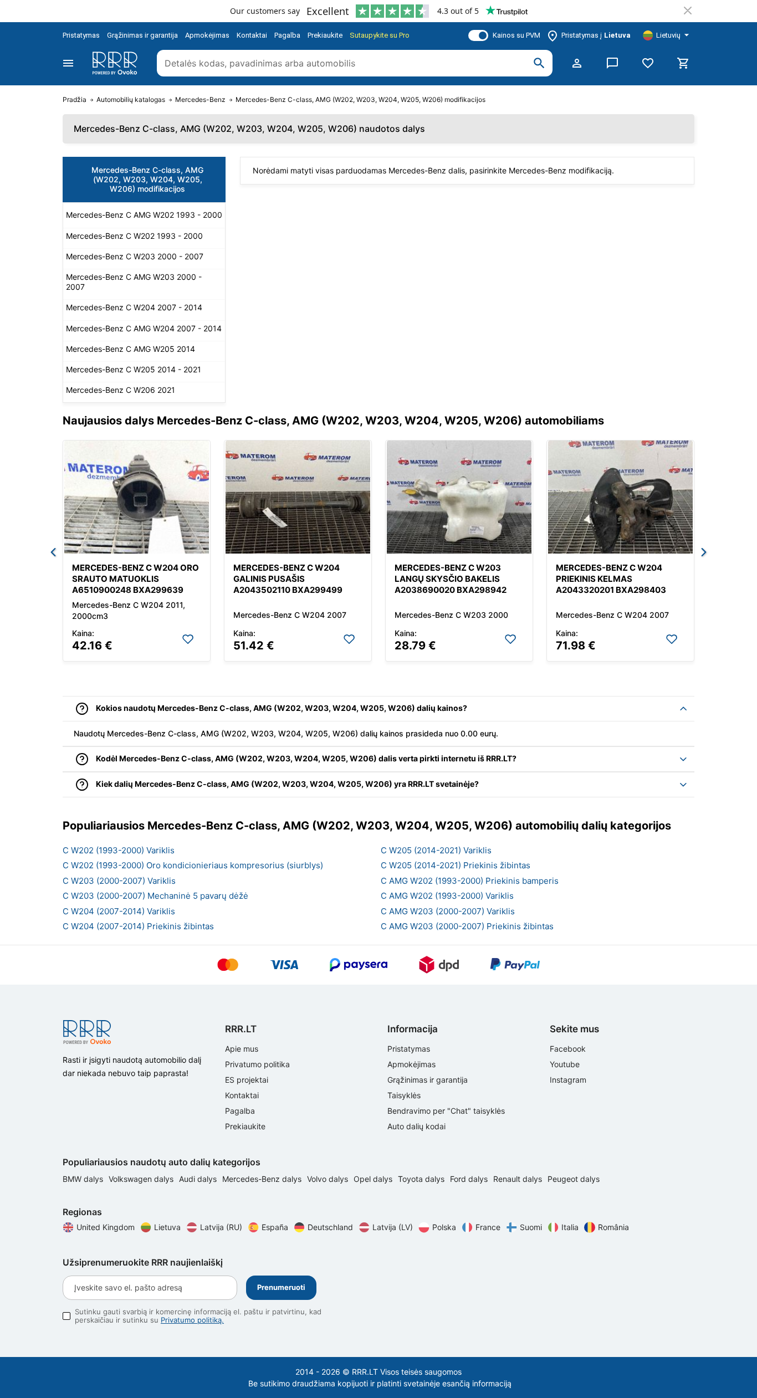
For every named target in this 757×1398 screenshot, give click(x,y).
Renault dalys (518, 1179)
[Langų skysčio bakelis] (459, 497)
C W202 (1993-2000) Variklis (119, 850)
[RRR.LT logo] (117, 63)
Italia (570, 1227)
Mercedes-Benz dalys (263, 1179)
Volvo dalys (328, 1179)
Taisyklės (404, 1095)
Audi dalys (199, 1179)
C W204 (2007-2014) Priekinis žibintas (138, 926)
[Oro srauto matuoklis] (136, 497)
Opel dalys (374, 1179)
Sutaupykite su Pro (380, 35)
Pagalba (287, 35)
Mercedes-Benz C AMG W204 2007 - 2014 (144, 328)
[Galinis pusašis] (297, 497)
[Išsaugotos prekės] (648, 63)
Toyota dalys (422, 1179)
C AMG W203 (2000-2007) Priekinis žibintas (467, 926)
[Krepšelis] (683, 63)
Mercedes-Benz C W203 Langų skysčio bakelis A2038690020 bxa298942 (451, 578)
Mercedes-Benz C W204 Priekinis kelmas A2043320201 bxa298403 (611, 578)
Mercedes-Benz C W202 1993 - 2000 (134, 235)
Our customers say (265, 11)
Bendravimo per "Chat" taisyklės (446, 1110)
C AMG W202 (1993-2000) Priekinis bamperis (470, 880)
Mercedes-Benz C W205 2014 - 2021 (133, 369)
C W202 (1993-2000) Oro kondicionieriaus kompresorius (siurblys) (193, 865)
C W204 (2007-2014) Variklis (119, 911)
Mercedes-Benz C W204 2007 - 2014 (134, 307)
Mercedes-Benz (200, 100)
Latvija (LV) (392, 1227)
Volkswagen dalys (142, 1179)
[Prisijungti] (577, 63)
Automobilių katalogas (130, 100)
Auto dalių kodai (416, 1126)
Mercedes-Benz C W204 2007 (289, 614)
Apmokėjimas (207, 35)
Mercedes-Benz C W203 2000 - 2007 (134, 256)
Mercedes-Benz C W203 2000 (451, 614)
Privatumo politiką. (192, 1319)
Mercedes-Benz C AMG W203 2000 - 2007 (134, 281)
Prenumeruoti (281, 1287)
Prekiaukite (325, 35)
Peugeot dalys (574, 1179)
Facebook (568, 1048)
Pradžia (74, 100)
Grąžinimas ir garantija (142, 35)
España (275, 1227)
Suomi (531, 1227)
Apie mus (241, 1048)
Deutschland (330, 1227)
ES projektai (246, 1079)
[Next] (704, 553)
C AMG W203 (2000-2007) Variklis (448, 911)
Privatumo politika (257, 1064)
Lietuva (167, 1227)
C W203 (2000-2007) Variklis (119, 880)
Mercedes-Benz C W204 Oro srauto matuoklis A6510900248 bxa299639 (135, 578)
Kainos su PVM (516, 35)
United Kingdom (105, 1227)
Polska (444, 1227)
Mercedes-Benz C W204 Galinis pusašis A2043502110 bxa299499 (287, 578)
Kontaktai (252, 35)
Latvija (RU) (221, 1227)
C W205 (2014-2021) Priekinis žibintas (455, 865)
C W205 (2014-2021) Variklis (436, 850)
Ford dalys (470, 1179)
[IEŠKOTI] (539, 63)
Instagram (568, 1079)
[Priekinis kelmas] (620, 497)
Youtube (565, 1064)
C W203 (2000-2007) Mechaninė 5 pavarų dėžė (155, 895)
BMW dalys (84, 1179)
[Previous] (53, 553)
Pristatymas (81, 35)
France (487, 1227)
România (613, 1227)
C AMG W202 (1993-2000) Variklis (447, 895)
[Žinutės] (612, 63)
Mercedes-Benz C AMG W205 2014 (130, 349)
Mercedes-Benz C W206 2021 (120, 390)
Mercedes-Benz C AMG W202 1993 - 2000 (144, 214)
